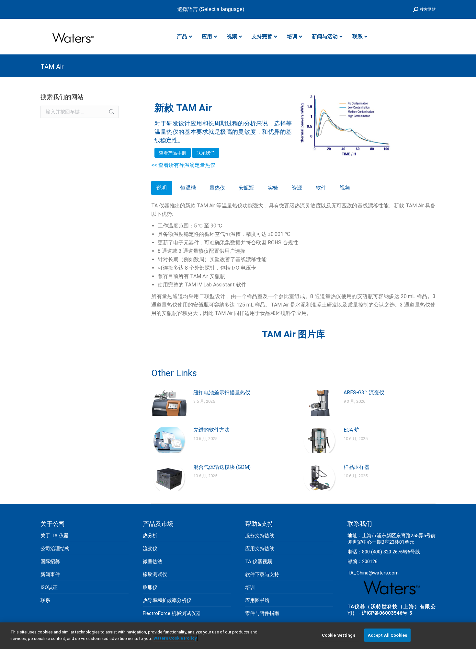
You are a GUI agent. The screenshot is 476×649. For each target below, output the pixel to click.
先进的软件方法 (211, 430)
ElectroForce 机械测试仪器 (172, 613)
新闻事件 (50, 574)
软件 (321, 188)
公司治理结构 (55, 548)
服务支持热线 (259, 536)
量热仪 (217, 188)
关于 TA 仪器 (54, 536)
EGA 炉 (351, 430)
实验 (273, 188)
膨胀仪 (150, 587)
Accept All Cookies (387, 635)
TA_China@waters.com (373, 573)
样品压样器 (356, 467)
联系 (45, 600)
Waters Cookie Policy (175, 638)
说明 (161, 188)
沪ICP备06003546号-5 (387, 613)
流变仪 (150, 548)
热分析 (150, 536)
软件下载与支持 (262, 574)
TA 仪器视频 (258, 561)
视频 (345, 188)
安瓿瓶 (246, 188)
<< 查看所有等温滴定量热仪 (183, 165)
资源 (297, 188)
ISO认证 (49, 587)
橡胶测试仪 (155, 574)
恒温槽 (188, 188)
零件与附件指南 (262, 613)
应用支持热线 (259, 548)
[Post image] (169, 403)
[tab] (161, 188)
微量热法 (152, 561)
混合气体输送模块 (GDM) (222, 467)
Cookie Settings (338, 635)
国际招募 (50, 561)
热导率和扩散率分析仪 (167, 600)
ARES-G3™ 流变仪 (364, 392)
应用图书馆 (257, 600)
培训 (250, 587)
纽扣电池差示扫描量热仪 (221, 392)
